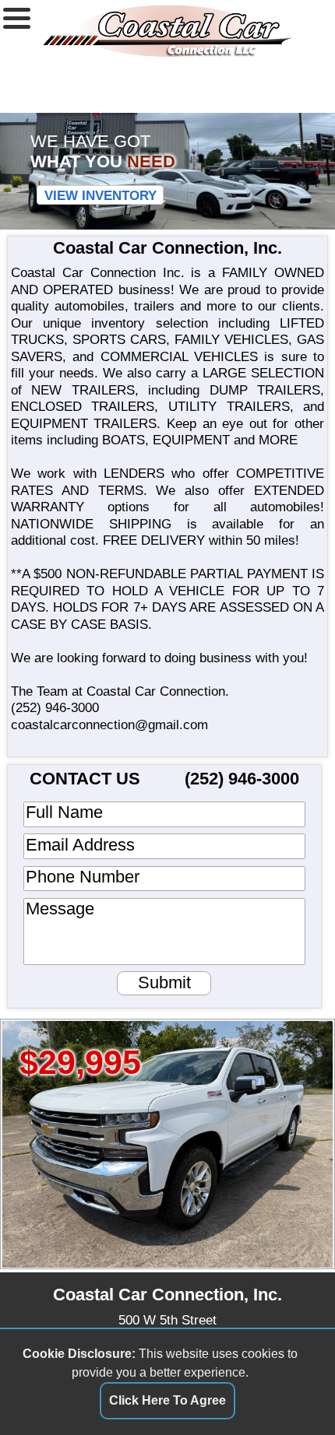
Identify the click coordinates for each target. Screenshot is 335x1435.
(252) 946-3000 (55, 707)
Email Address (80, 845)
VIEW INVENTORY (100, 194)
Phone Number (82, 877)
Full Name (64, 812)
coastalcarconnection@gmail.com (109, 724)
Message (60, 909)
